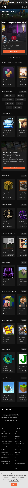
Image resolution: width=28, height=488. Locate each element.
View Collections (14, 168)
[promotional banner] (14, 2)
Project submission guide (7, 454)
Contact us (17, 454)
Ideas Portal (17, 431)
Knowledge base (18, 449)
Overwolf (17, 460)
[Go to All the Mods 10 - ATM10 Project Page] (8, 333)
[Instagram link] (2, 421)
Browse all (23, 91)
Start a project (4, 452)
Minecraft (3, 431)
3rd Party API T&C (5, 463)
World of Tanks (4, 446)
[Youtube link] (8, 421)
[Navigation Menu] (2, 7)
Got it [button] (14, 484)
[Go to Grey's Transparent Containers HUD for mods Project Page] (8, 246)
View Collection (14, 51)
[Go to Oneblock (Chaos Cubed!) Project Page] (8, 391)
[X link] (14, 421)
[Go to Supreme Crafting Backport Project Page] (8, 189)
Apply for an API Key (6, 461)
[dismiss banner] (26, 2)
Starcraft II (3, 438)
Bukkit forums (18, 441)
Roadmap (17, 438)
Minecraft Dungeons (6, 443)
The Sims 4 (4, 436)
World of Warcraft (5, 433)
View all (24, 175)
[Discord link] (11, 421)
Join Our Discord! (19, 428)
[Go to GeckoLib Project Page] (8, 362)
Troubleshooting (18, 452)
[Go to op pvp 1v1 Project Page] (8, 275)
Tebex (16, 465)
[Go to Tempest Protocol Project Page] (8, 126)
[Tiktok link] (5, 421)
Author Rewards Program (5, 458)
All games (3, 428)
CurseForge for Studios (20, 463)
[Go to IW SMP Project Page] (8, 218)
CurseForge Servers (19, 443)
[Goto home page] (5, 7)
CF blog (16, 433)
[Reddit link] (16, 421)
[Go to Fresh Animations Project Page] (8, 304)
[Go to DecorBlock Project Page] (8, 76)
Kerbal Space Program (6, 441)
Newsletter (17, 436)
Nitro (16, 468)
